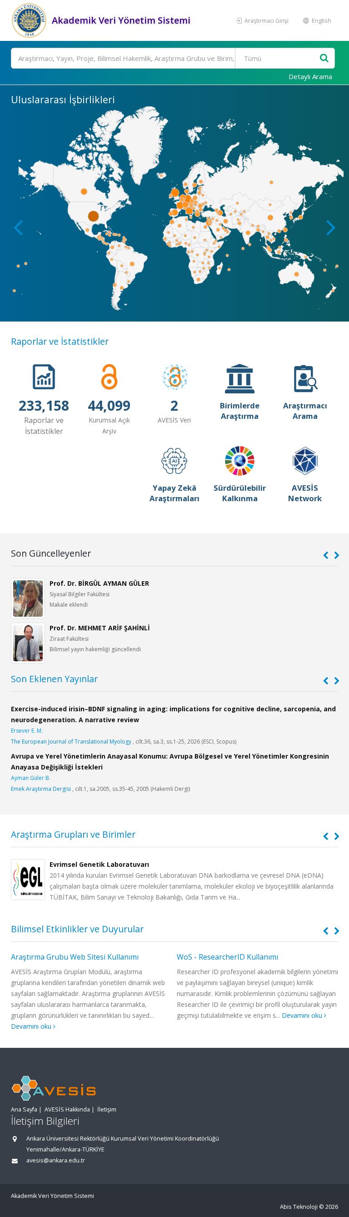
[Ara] (324, 58)
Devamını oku (32, 1026)
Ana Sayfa (24, 1109)
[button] (331, 227)
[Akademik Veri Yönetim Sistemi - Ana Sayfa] (30, 20)
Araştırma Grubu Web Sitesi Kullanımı (75, 957)
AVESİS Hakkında (67, 1109)
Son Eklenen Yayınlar (54, 679)
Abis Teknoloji (299, 1207)
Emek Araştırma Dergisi (41, 789)
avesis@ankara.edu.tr (55, 1160)
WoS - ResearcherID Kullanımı (227, 957)
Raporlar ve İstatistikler (60, 341)
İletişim (106, 1109)
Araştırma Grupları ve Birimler (73, 834)
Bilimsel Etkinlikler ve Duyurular (77, 929)
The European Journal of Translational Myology (71, 741)
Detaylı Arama (310, 76)
